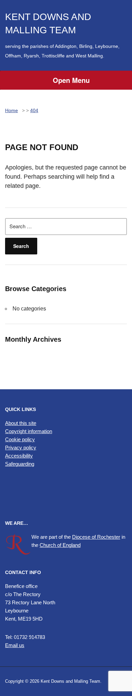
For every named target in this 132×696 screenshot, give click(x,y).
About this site (20, 423)
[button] (66, 494)
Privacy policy (20, 447)
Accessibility (19, 456)
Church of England (60, 545)
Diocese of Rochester (96, 537)
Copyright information (28, 431)
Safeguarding (19, 464)
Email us (14, 645)
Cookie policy (20, 439)
